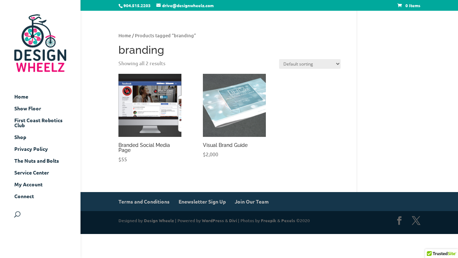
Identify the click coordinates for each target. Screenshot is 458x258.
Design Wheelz (159, 220)
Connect (24, 196)
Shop (20, 137)
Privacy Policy (31, 149)
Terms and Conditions (144, 201)
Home (21, 97)
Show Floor (27, 108)
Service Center (31, 173)
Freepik (268, 220)
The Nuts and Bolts (36, 161)
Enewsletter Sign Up (202, 201)
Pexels (288, 220)
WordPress (213, 220)
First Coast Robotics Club (38, 123)
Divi (233, 220)
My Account (28, 184)
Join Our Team (252, 201)
